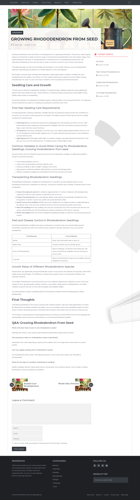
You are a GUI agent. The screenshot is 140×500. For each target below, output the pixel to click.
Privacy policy (115, 495)
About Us (58, 2)
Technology (56, 483)
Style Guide (14, 2)
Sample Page (77, 2)
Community (56, 469)
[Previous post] (12, 385)
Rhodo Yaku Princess (68, 383)
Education (56, 472)
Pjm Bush (100, 61)
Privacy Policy (46, 2)
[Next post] (91, 385)
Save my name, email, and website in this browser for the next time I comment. (40, 443)
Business (56, 465)
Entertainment (57, 476)
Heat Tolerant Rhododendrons (108, 72)
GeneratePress (37, 495)
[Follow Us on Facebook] (94, 465)
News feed (25, 2)
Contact (35, 2)
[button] (129, 2)
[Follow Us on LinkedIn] (106, 465)
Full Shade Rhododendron (106, 93)
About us (99, 495)
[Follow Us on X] (98, 465)
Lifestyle (55, 479)
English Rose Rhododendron (107, 82)
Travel (55, 486)
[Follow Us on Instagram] (102, 465)
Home (67, 2)
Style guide (124, 495)
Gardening (17, 33)
